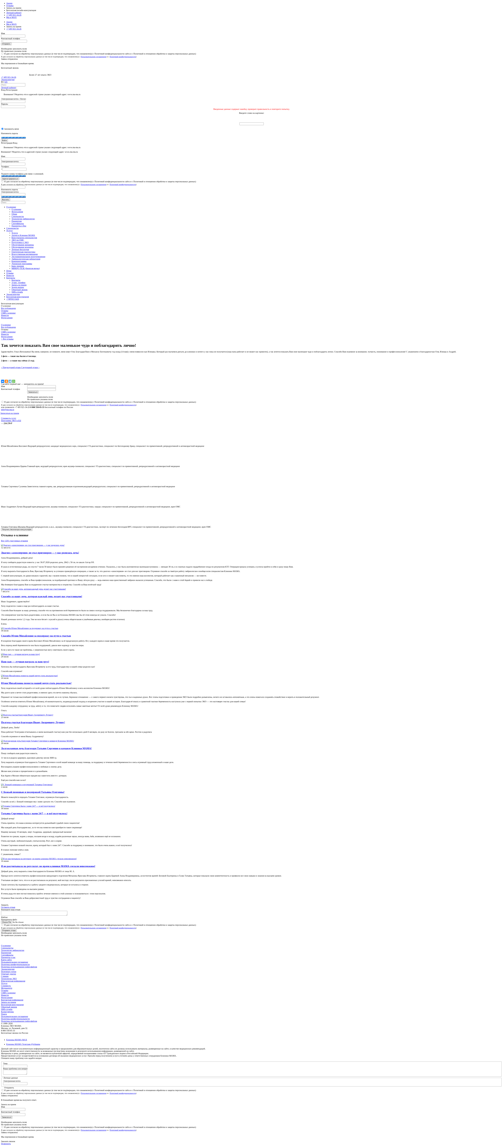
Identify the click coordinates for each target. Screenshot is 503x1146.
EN (6, 82)
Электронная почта (11, 1081)
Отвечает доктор (8, 974)
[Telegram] (10, 381)
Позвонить (6, 1144)
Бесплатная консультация (12, 1005)
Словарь (5, 976)
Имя (3, 33)
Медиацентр (6, 988)
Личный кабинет (8, 87)
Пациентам (6, 953)
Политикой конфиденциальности (123, 57)
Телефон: (5, 166)
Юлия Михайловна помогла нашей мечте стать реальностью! (36, 683)
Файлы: (4, 917)
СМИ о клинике (8, 313)
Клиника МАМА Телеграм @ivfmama (23, 1044)
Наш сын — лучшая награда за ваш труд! (25, 661)
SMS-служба (6, 1009)
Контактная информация (12, 1000)
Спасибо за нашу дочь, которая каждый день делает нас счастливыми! (41, 596)
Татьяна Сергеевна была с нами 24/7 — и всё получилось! (34, 813)
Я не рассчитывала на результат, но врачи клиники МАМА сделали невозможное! (48, 866)
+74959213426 (12, 299)
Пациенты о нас (8, 957)
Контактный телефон (10, 38)
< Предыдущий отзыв (11, 367)
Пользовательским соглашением (93, 57)
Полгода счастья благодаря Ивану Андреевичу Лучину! (33, 722)
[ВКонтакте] (2, 381)
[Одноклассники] (6, 381)
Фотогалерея (6, 318)
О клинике (6, 325)
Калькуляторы (7, 1012)
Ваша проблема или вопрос (15, 1069)
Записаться (6, 1117)
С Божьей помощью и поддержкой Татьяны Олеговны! (32, 792)
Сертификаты (7, 955)
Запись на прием (8, 1002)
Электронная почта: (10, 161)
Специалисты (7, 948)
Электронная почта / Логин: (13, 99)
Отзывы (9, 5)
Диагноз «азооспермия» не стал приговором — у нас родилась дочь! (40, 552)
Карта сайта (6, 960)
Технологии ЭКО (9, 979)
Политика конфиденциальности (15, 964)
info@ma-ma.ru (7, 409)
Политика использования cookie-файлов (19, 967)
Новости (5, 315)
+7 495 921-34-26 (13, 15)
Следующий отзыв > (30, 367)
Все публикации (8, 308)
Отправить (6, 44)
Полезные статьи (8, 971)
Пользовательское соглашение (14, 962)
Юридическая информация (13, 981)
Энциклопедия (7, 79)
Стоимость (6, 986)
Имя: (3, 156)
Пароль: (4, 104)
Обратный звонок (9, 1007)
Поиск (4, 1014)
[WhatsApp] (13, 381)
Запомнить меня (11, 129)
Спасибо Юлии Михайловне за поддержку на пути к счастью (36, 635)
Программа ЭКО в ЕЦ (11, 420)
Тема (5, 1063)
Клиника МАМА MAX (16, 1040)
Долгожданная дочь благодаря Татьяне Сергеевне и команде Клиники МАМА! (46, 748)
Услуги (4, 983)
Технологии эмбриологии (12, 950)
